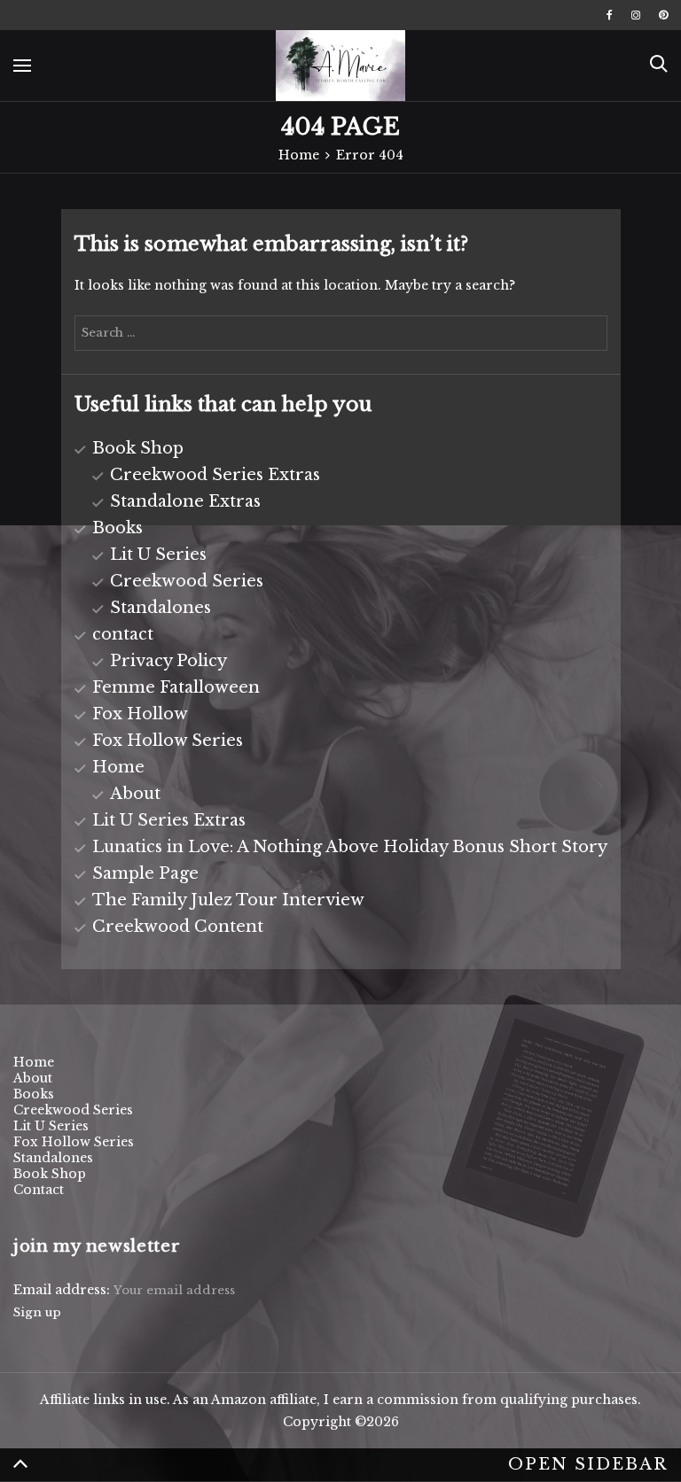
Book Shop (138, 448)
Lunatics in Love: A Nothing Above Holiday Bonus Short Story (349, 847)
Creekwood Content (177, 926)
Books (117, 528)
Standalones (160, 607)
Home (118, 767)
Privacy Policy (168, 661)
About (135, 793)
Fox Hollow (140, 714)
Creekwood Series (186, 581)
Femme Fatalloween (176, 687)
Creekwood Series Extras (215, 475)
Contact (38, 1190)
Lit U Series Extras (169, 820)
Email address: (63, 1290)
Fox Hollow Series (167, 740)
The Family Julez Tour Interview (228, 900)
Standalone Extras (185, 501)
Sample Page (145, 873)
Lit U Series (158, 554)
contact (122, 634)
